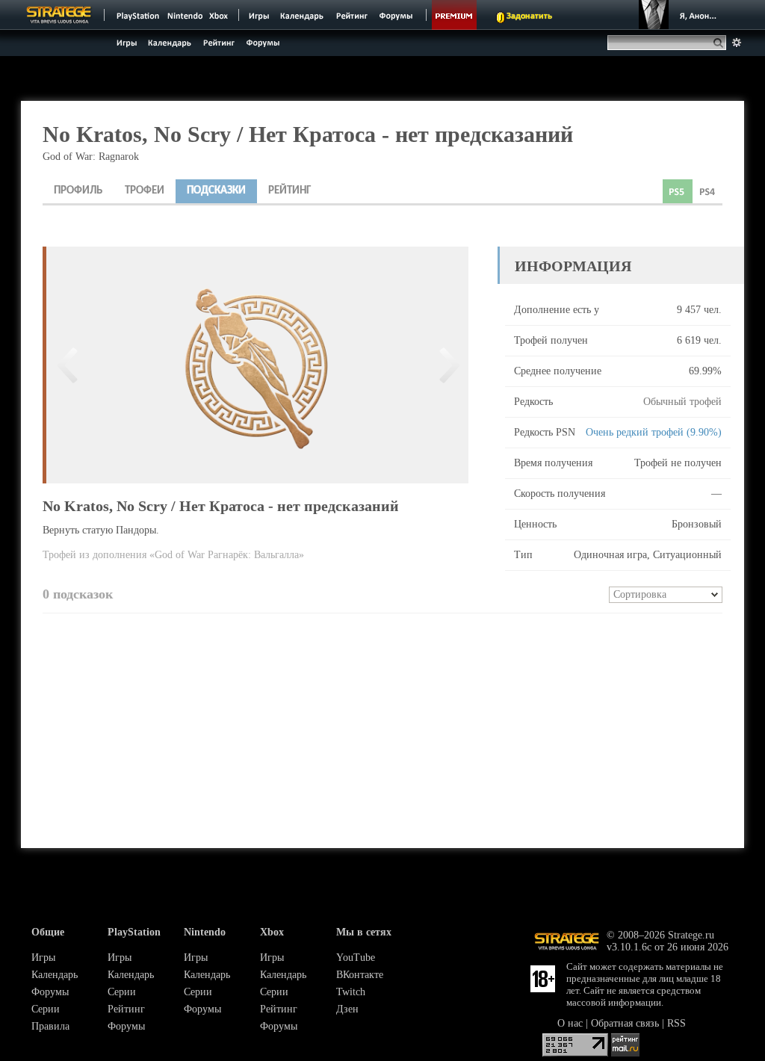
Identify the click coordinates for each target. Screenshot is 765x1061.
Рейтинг (126, 1009)
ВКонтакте (359, 974)
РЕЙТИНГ (289, 191)
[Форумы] (397, 15)
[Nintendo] (185, 15)
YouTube (355, 957)
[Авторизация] (680, 15)
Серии (45, 1009)
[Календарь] (301, 15)
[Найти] (721, 42)
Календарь (54, 974)
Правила (50, 1026)
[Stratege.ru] (59, 15)
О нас (570, 1023)
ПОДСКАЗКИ (216, 191)
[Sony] (137, 15)
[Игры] (259, 15)
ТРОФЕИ (144, 191)
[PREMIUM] (454, 15)
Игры (43, 957)
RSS (676, 1023)
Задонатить (529, 16)
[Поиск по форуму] (737, 43)
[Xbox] (220, 15)
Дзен (347, 1009)
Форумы (50, 991)
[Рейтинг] (351, 15)
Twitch (350, 991)
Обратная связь (625, 1023)
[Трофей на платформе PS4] (707, 191)
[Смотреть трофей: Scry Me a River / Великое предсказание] (446, 365)
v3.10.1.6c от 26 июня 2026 (667, 947)
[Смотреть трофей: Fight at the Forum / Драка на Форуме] (68, 365)
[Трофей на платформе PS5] (678, 191)
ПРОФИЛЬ (78, 191)
